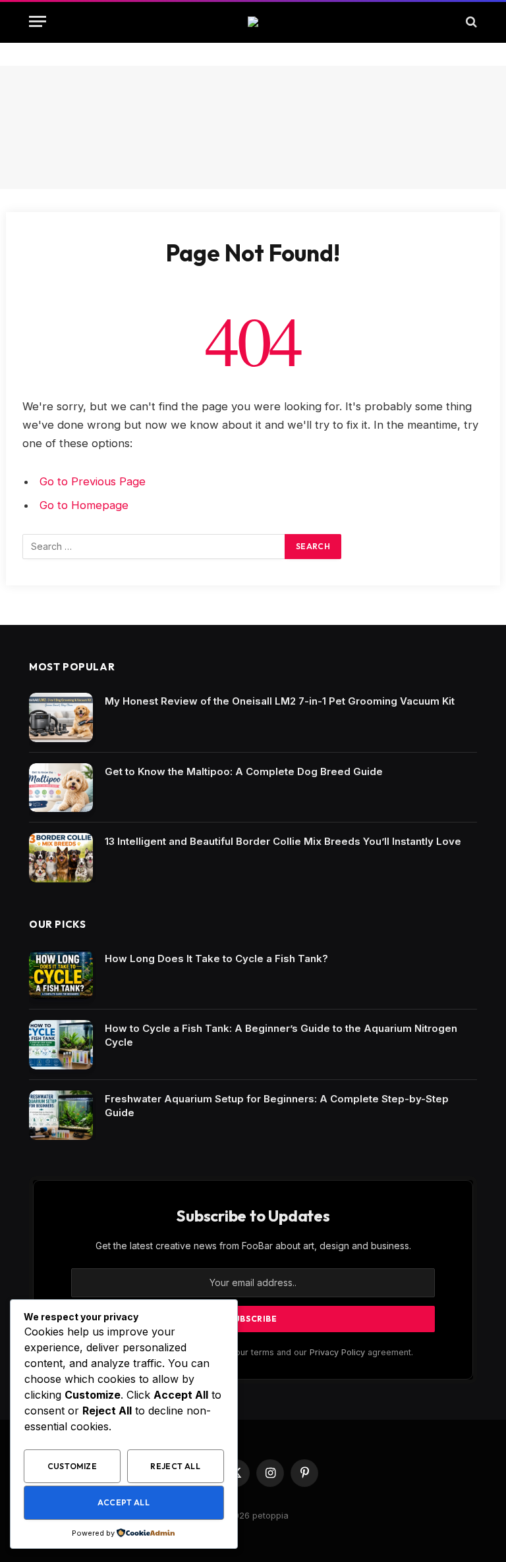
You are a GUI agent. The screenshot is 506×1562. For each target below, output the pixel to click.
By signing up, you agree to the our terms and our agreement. (259, 1352)
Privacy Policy (337, 1352)
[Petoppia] (253, 22)
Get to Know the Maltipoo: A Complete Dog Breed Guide (244, 771)
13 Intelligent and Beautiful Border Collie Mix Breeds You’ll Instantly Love (283, 841)
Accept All (124, 1502)
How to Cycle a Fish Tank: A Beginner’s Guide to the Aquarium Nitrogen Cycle (281, 1035)
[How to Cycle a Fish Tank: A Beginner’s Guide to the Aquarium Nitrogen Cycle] (61, 1044)
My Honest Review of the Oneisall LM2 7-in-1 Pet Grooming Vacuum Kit (280, 701)
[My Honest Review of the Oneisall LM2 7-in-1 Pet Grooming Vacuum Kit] (61, 717)
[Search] (470, 21)
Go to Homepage (84, 505)
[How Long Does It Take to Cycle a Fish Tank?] (61, 975)
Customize (72, 1466)
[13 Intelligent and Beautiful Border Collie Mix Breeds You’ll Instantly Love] (61, 857)
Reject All (175, 1466)
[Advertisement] (253, 127)
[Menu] (37, 21)
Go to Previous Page (93, 481)
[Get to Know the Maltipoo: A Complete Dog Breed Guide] (61, 788)
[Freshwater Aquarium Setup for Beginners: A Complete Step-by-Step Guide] (61, 1115)
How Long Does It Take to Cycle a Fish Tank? (216, 958)
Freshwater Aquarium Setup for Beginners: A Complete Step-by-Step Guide (277, 1105)
